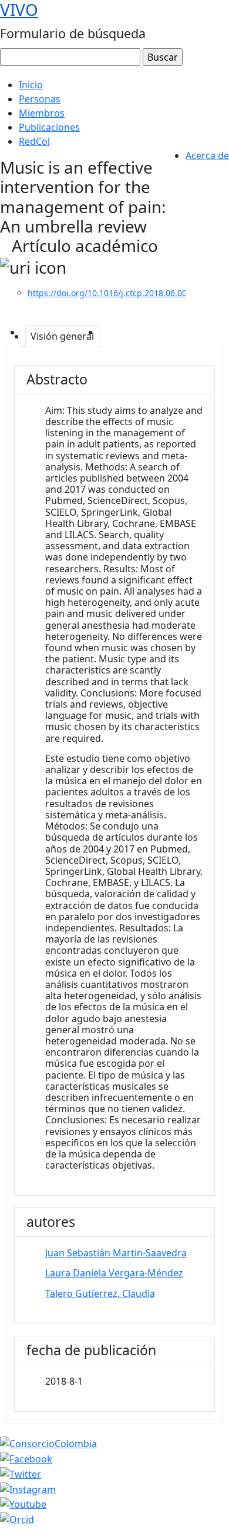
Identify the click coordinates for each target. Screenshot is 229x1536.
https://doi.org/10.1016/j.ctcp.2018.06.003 (109, 292)
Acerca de (207, 155)
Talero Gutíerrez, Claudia (100, 1293)
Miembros (42, 113)
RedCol (34, 141)
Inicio (31, 84)
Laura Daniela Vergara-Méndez (114, 1272)
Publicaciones (49, 127)
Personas (39, 98)
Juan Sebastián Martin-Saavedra (116, 1252)
